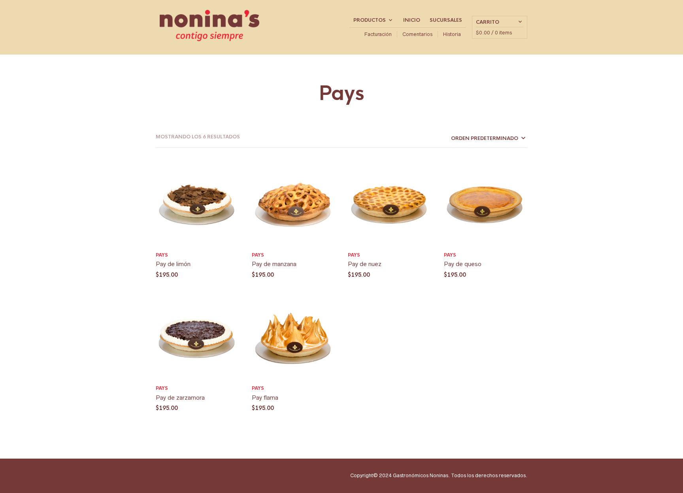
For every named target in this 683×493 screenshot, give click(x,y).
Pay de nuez (364, 264)
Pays (162, 255)
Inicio (411, 20)
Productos (369, 20)
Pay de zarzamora (180, 397)
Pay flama (265, 397)
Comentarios (417, 34)
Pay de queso (462, 264)
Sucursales (446, 20)
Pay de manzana (274, 264)
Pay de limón (173, 264)
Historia (452, 34)
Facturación (378, 34)
